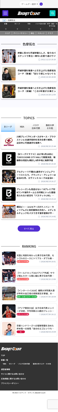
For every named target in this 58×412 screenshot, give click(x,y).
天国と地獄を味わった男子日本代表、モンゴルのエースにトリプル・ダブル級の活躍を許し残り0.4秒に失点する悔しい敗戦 (36, 257)
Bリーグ (17, 24)
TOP (3, 355)
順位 (32, 33)
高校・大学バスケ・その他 (27, 297)
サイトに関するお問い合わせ (12, 374)
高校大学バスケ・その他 (42, 364)
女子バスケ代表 (22, 314)
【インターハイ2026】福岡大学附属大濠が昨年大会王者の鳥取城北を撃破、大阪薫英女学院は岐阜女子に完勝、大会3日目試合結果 (36, 292)
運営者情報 (5, 369)
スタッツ (41, 33)
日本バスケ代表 (22, 261)
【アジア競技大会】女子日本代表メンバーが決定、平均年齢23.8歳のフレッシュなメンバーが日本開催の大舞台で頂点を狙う (35, 309)
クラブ (50, 33)
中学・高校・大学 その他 (52, 24)
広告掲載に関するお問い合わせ (13, 378)
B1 (21, 332)
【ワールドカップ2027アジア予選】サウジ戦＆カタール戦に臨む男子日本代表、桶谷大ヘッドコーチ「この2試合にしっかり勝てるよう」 (36, 274)
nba (22, 126)
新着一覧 (4, 360)
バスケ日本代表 (40, 24)
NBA (29, 24)
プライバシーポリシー (10, 383)
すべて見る (29, 228)
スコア (7, 33)
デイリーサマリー (20, 33)
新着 (5, 24)
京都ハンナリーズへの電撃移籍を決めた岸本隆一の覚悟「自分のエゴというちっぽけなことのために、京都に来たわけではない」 (35, 327)
